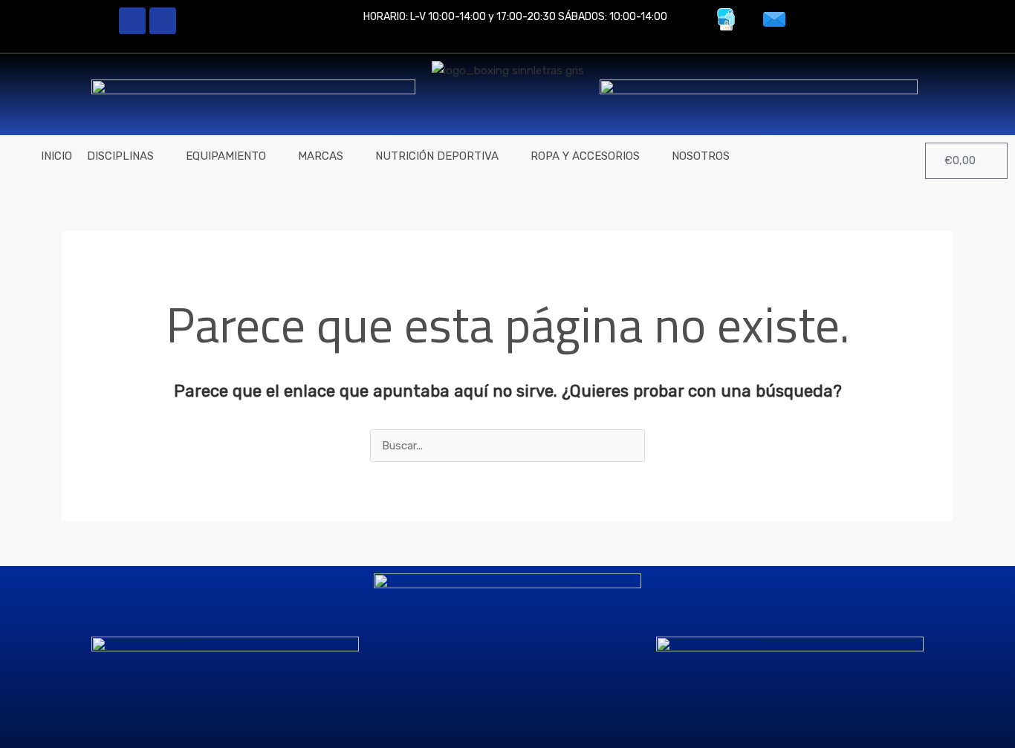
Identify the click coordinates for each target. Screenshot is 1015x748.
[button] (129, 157)
